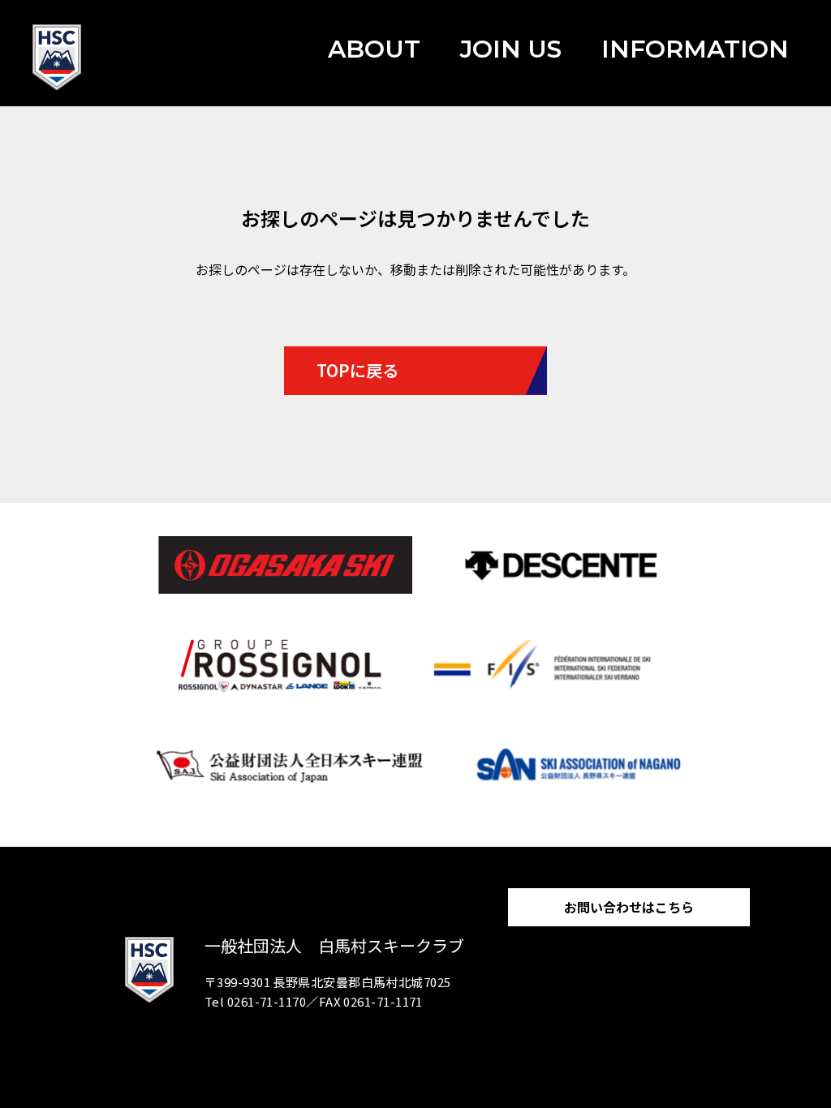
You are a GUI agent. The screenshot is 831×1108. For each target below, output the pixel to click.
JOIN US (511, 49)
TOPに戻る (357, 370)
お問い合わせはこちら (629, 907)
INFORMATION (695, 49)
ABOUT (374, 49)
